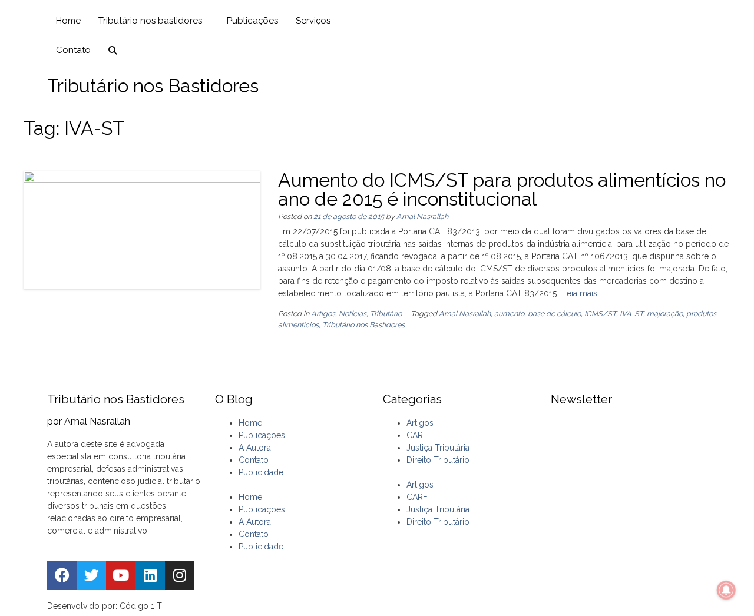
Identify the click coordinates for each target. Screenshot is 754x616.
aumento (509, 313)
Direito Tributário (437, 460)
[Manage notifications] (726, 590)
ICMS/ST (600, 313)
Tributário (386, 313)
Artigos (323, 313)
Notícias (352, 313)
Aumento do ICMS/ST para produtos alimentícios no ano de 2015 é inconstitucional (502, 189)
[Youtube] (120, 575)
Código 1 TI (142, 606)
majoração (665, 313)
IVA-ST (631, 313)
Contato (73, 50)
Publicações (252, 20)
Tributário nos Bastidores (363, 324)
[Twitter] (91, 575)
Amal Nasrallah (422, 216)
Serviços (313, 20)
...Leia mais (577, 293)
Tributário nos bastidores (150, 20)
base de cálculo (554, 313)
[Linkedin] (150, 575)
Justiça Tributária (437, 447)
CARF (417, 435)
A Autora (255, 447)
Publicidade (261, 472)
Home (68, 20)
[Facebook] (62, 575)
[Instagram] (179, 575)
